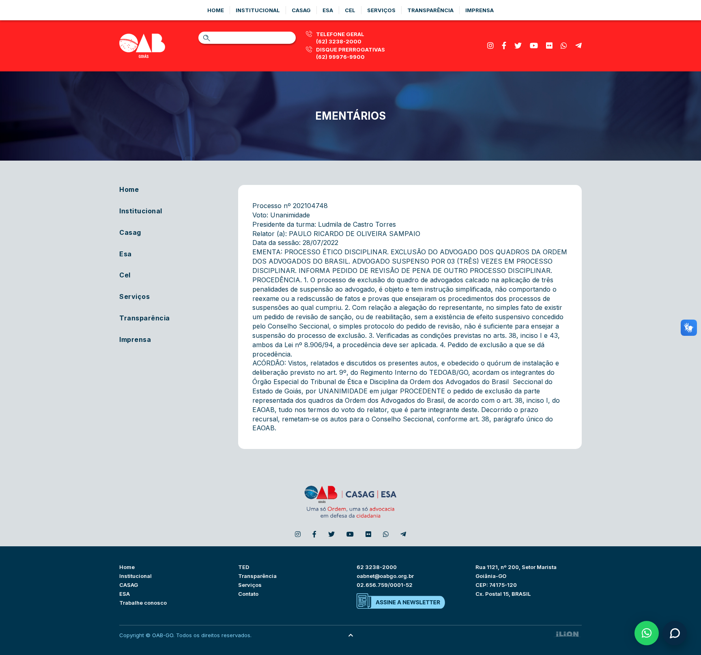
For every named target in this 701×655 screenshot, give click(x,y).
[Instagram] (490, 45)
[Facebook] (504, 45)
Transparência (430, 10)
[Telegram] (578, 45)
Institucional (258, 10)
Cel (350, 10)
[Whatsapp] (564, 45)
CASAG (128, 585)
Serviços (381, 10)
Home (215, 10)
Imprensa (479, 10)
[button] (646, 633)
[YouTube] (534, 45)
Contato (248, 594)
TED (243, 567)
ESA (124, 594)
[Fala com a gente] (674, 633)
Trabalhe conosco (143, 602)
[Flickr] (549, 45)
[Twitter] (518, 45)
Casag (301, 10)
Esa (328, 10)
